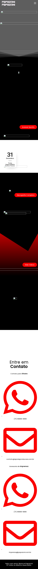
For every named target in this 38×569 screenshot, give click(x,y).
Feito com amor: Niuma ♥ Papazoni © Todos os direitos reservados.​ (19, 564)
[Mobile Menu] (35, 3)
